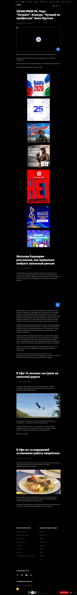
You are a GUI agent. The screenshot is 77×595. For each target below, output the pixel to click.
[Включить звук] (58, 305)
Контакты (19, 552)
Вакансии (19, 549)
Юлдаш (36, 1)
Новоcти (17, 1)
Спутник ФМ (29, 1)
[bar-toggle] (59, 5)
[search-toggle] (56, 5)
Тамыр (57, 1)
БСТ (23, 1)
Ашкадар (51, 1)
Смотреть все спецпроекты (24, 585)
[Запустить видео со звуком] (38, 39)
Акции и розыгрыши (22, 535)
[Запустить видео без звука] (58, 49)
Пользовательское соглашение (25, 556)
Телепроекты (20, 538)
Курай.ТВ (69, 1)
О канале (19, 545)
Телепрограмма (20, 542)
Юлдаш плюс (43, 1)
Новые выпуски (21, 531)
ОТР (41, 559)
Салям (63, 1)
